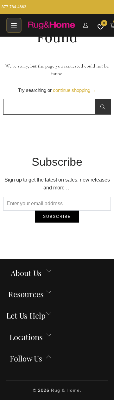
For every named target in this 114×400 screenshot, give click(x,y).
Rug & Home (65, 390)
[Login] (85, 25)
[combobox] (57, 107)
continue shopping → (74, 90)
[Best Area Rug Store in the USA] (51, 25)
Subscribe (57, 216)
